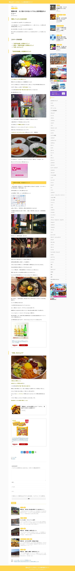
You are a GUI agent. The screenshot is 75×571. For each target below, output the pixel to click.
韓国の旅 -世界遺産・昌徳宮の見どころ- (28, 530)
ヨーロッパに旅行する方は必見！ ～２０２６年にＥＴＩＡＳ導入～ (61, 29)
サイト (13, 491)
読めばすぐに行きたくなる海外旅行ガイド (21, 2)
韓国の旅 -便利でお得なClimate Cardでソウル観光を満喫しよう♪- (26, 561)
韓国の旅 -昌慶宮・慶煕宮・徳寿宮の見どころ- (30, 551)
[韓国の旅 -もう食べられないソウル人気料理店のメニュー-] (30, 452)
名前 (13, 482)
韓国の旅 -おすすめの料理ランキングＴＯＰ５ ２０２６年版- (61, 19)
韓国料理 (13, 458)
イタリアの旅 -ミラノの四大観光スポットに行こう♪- (61, 8)
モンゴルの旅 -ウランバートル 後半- (27, 520)
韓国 (15, 457)
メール (13, 486)
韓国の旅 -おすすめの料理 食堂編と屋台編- (29, 541)
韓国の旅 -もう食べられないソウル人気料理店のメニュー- (61, 48)
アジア (13, 457)
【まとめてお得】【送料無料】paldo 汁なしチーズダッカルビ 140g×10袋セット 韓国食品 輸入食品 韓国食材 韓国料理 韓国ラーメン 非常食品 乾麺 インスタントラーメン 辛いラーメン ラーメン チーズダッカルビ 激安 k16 (20, 440)
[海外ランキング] (53, 299)
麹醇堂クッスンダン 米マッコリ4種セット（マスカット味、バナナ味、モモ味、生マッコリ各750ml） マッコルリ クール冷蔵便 (20, 341)
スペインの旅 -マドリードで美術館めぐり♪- (22, 560)
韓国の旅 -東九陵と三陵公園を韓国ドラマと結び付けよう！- (32, 509)
